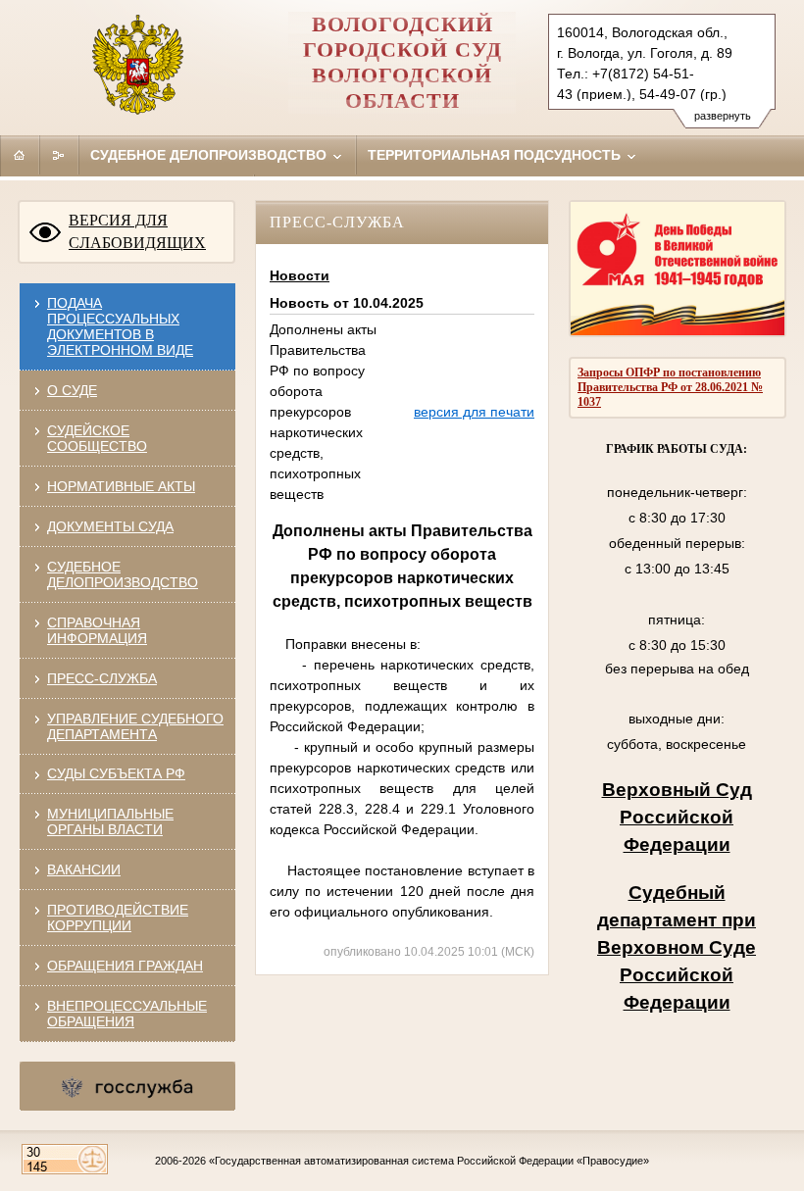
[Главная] (19, 154)
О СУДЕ (72, 390)
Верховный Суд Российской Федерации (677, 817)
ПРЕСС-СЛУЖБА (102, 678)
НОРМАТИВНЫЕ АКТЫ (121, 486)
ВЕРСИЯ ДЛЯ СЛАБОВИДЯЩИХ (137, 231)
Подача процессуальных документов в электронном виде (120, 326)
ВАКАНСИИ (84, 869)
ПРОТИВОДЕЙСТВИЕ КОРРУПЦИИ (117, 917)
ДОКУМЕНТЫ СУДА (110, 526)
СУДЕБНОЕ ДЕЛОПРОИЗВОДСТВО (122, 574)
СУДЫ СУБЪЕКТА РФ (116, 773)
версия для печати (474, 412)
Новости (299, 275)
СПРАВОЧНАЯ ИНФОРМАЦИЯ (97, 630)
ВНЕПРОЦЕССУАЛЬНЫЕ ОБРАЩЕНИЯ (127, 1013)
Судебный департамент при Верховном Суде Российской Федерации (676, 947)
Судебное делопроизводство (210, 155)
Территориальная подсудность (496, 155)
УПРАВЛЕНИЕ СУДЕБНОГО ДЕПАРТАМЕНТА (135, 726)
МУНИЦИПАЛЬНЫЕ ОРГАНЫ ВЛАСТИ (110, 821)
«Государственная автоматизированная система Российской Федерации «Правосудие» (429, 1160)
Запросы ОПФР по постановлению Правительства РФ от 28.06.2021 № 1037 (670, 387)
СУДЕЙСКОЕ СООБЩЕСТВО (97, 438)
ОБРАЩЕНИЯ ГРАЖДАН (125, 965)
